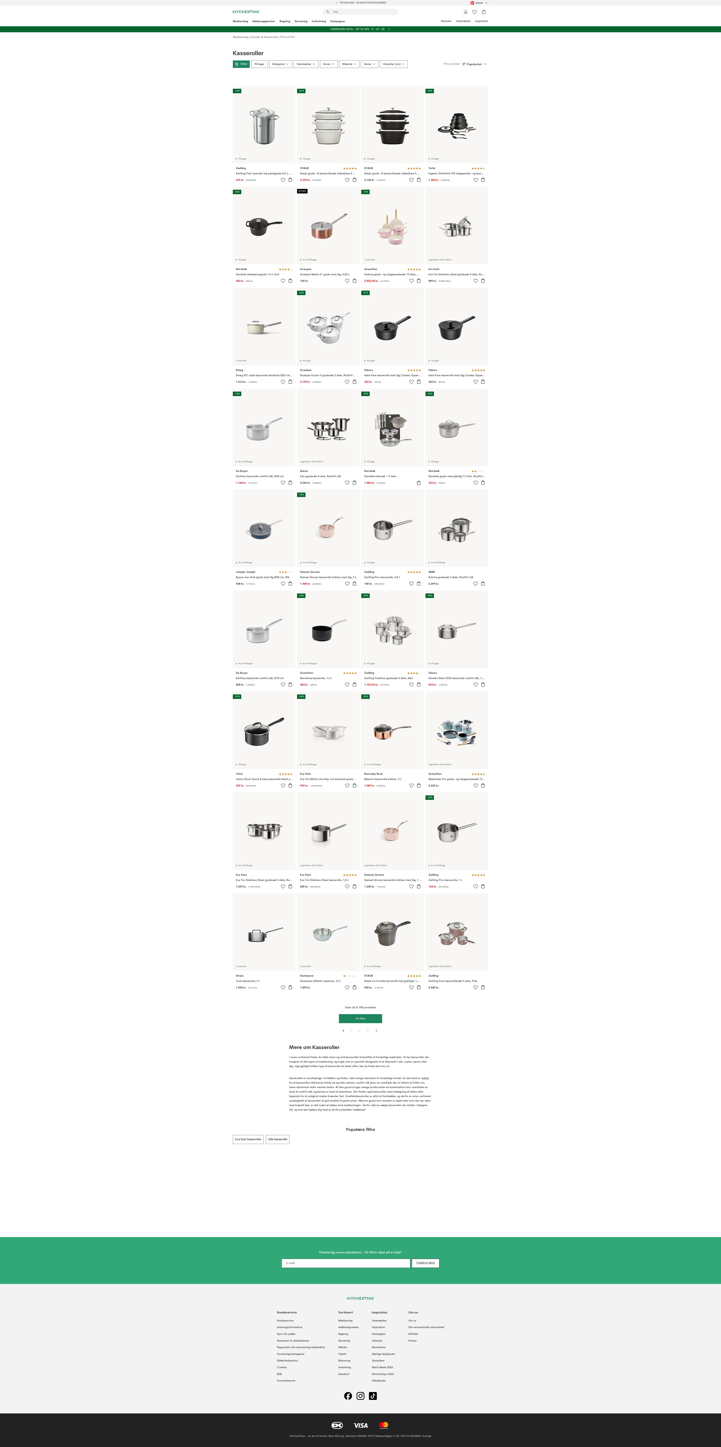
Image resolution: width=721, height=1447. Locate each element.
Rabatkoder (379, 1380)
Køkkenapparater (264, 21)
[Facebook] (348, 1396)
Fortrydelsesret (286, 1380)
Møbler (342, 1347)
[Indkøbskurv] (483, 11)
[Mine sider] (465, 11)
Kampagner (337, 21)
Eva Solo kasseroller (248, 1139)
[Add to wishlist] (283, 179)
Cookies (282, 1367)
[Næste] (488, 1139)
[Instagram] (360, 1396)
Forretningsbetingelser (291, 1354)
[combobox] (479, 3)
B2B (279, 1374)
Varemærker (463, 21)
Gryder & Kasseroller (265, 37)
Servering (301, 21)
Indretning (319, 21)
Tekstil (342, 1354)
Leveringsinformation (289, 1327)
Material (347, 64)
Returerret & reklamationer (293, 1340)
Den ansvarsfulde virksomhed (426, 1327)
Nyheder (446, 21)
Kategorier (278, 64)
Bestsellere (379, 1347)
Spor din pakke (286, 1334)
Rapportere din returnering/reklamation (301, 1347)
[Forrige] (233, 1139)
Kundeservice (285, 1320)
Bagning (285, 21)
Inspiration (481, 21)
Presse (412, 1340)
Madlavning (240, 21)
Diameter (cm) (392, 64)
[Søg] (328, 12)
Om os (412, 1320)
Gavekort (343, 1374)
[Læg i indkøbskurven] (290, 179)
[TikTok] (373, 1396)
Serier (367, 64)
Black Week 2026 (382, 1367)
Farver (326, 64)
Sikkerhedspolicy (287, 1360)
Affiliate (413, 1334)
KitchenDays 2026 (383, 1374)
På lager (259, 64)
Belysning (344, 1360)
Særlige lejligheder (383, 1354)
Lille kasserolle (277, 1139)
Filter (244, 64)
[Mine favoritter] (474, 11)
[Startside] (246, 12)
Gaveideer (378, 1360)
